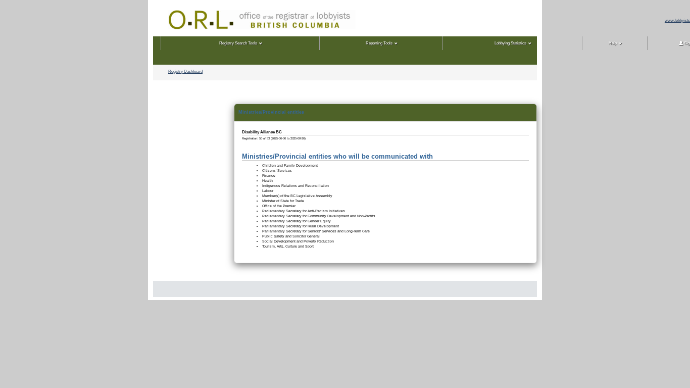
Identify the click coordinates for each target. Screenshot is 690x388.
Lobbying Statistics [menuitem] (510, 43)
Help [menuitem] (613, 43)
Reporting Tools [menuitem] (379, 43)
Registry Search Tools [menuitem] (238, 43)
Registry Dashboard (185, 71)
